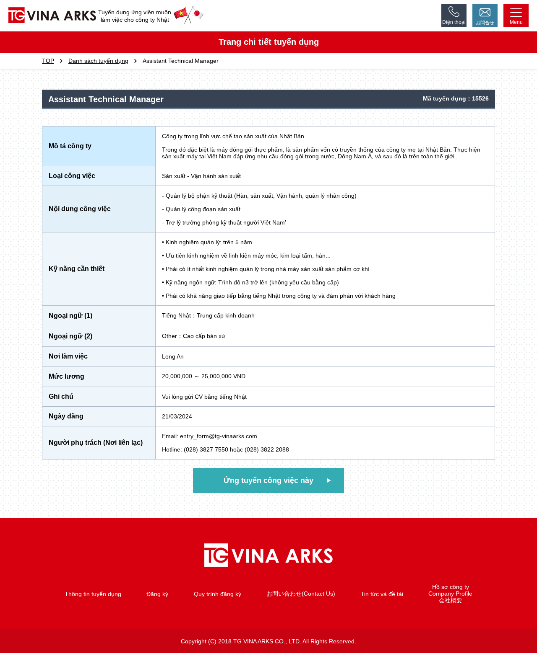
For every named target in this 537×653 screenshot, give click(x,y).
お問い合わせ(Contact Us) (300, 593)
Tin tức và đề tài (382, 594)
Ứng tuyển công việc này (268, 480)
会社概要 (450, 600)
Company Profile (450, 593)
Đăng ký (157, 594)
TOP (48, 60)
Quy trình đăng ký (217, 594)
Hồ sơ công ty (450, 586)
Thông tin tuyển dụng (93, 594)
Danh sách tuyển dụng (98, 60)
